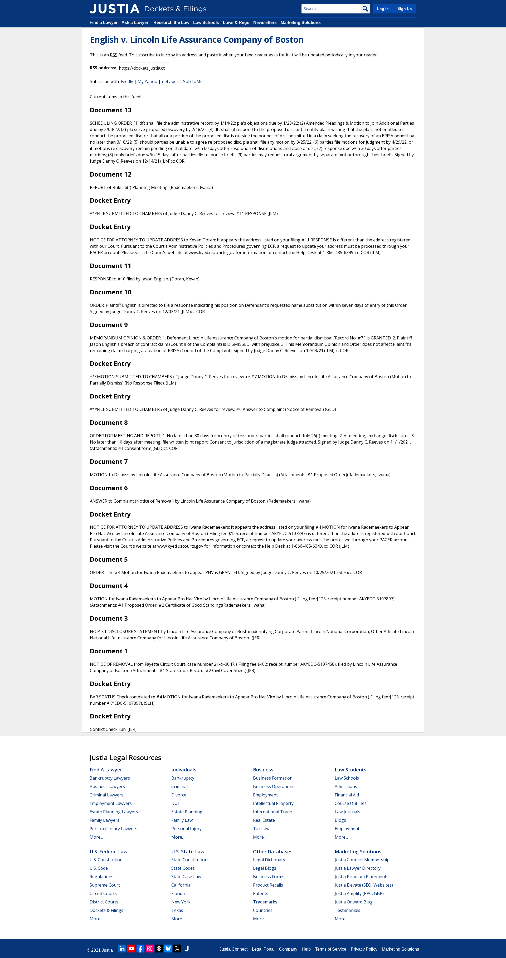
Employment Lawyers (111, 803)
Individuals (183, 769)
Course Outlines (351, 803)
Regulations (101, 876)
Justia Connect (233, 949)
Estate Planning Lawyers (114, 812)
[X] (177, 948)
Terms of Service (330, 949)
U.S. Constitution (106, 860)
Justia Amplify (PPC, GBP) (359, 893)
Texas (177, 910)
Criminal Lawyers (106, 795)
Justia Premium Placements (361, 876)
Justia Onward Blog (354, 902)
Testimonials (347, 910)
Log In (383, 9)
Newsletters (265, 22)
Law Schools (206, 22)
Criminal (179, 786)
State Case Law (186, 876)
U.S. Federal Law (109, 851)
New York (181, 902)
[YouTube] (131, 948)
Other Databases (273, 851)
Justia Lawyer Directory (358, 868)
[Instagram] (150, 948)
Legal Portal (263, 949)
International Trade (272, 812)
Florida (178, 893)
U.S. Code (99, 868)
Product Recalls (268, 885)
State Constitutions (190, 860)
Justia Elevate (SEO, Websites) (364, 885)
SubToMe (193, 81)
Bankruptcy (182, 778)
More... (96, 837)
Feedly (127, 81)
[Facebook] (140, 948)
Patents (260, 893)
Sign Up (405, 9)
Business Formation (273, 778)
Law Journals (347, 812)
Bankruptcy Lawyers (110, 778)
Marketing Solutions (301, 22)
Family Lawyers (104, 820)
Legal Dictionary (269, 860)
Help (306, 949)
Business (263, 769)
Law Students (350, 769)
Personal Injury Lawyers (113, 828)
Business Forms (268, 876)
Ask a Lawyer (135, 22)
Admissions (346, 786)
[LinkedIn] (122, 948)
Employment (265, 795)
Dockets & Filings (106, 910)
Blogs (340, 820)
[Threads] (159, 948)
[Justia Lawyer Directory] (187, 948)
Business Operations (273, 786)
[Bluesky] (168, 948)
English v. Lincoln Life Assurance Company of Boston (197, 39)
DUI (175, 803)
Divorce (178, 795)
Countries (263, 910)
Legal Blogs (264, 868)
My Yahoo (147, 81)
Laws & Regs (236, 22)
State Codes (183, 868)
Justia (107, 950)
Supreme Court (105, 885)
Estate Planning (186, 812)
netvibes (170, 81)
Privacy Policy (364, 949)
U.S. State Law (188, 851)
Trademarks (265, 902)
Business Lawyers (107, 786)
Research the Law (171, 22)
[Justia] (115, 8)
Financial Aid (347, 795)
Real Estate (264, 820)
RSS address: (103, 68)
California (181, 885)
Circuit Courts (103, 893)
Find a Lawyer (104, 22)
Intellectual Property (273, 803)
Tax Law (261, 828)
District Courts (104, 902)
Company (288, 949)
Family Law (182, 820)
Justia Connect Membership (362, 860)
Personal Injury (186, 828)
